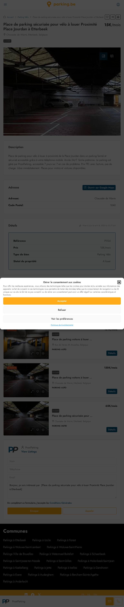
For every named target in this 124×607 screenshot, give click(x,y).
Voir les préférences (62, 319)
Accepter (62, 301)
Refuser (62, 310)
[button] (119, 282)
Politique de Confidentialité (62, 324)
